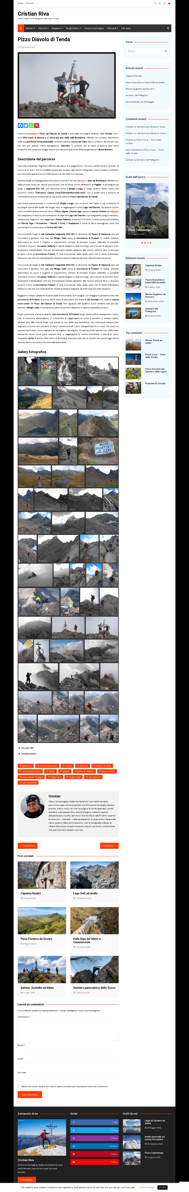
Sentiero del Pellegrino (137, 95)
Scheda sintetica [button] (28, 754)
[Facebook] (20, 125)
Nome (21, 1045)
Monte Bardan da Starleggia (140, 101)
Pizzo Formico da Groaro (36, 938)
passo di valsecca (86, 771)
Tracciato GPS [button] (27, 748)
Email (21, 1059)
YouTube (169, 3)
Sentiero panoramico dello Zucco (94, 987)
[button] (142, 242)
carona (68, 766)
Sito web (22, 1072)
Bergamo (56, 28)
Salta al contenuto (164, 3)
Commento (24, 1016)
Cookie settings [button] (146, 1187)
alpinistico (27, 766)
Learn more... (26, 1179)
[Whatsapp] (31, 125)
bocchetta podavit (48, 766)
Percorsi (42, 28)
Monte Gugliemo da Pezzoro (140, 88)
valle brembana (29, 782)
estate (52, 771)
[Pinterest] (36, 125)
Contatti (29, 3)
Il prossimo (108, 845)
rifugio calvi (56, 777)
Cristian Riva (33, 14)
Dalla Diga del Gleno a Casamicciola (87, 940)
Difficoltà (111, 28)
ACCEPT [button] (162, 1187)
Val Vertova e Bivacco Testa (151, 126)
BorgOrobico (72, 28)
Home (20, 3)
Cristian (129, 126)
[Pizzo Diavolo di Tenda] (27, 371)
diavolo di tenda (103, 766)
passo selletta (108, 771)
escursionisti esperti (31, 771)
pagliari (66, 771)
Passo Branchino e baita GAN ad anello (145, 82)
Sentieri (29, 28)
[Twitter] (25, 125)
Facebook (155, 3)
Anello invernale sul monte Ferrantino (155, 1138)
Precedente (29, 845)
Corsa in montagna (94, 28)
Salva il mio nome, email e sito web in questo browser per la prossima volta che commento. (64, 1086)
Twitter (160, 3)
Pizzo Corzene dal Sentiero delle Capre (156, 370)
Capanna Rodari (31, 893)
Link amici (126, 28)
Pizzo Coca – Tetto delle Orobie (155, 356)
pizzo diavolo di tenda (32, 777)
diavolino (84, 766)
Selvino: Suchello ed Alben (37, 987)
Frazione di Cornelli (155, 383)
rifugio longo (75, 777)
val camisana (94, 777)
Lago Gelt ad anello (85, 893)
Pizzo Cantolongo (139, 230)
